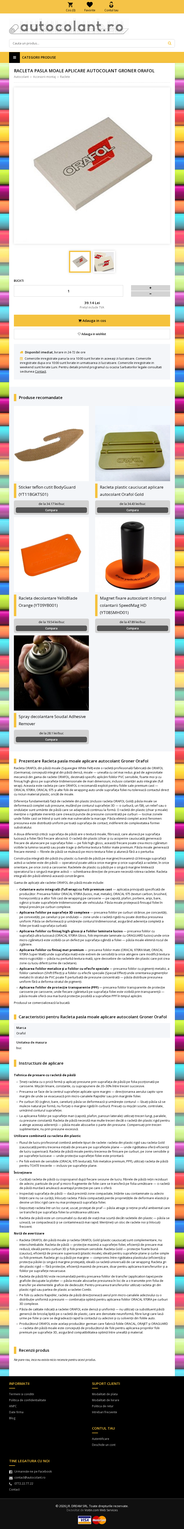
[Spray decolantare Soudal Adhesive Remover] (51, 673)
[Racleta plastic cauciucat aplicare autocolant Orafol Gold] (132, 443)
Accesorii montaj (44, 77)
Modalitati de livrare (105, 1400)
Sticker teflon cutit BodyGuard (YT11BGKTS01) (47, 490)
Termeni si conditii (21, 1394)
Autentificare (100, 1439)
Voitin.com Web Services (101, 1510)
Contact (40, 371)
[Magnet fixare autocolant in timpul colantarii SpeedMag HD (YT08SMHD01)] (132, 554)
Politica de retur (103, 1406)
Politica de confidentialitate (27, 1400)
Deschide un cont (103, 1445)
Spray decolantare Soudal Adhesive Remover (52, 720)
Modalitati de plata (105, 1394)
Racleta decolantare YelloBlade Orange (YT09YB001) (48, 601)
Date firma (16, 1412)
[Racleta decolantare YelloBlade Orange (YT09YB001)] (51, 554)
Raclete (65, 77)
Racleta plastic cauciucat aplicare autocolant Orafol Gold (131, 490)
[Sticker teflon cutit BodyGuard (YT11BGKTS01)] (51, 443)
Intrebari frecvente (104, 1412)
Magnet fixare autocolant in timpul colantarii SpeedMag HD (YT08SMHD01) (133, 605)
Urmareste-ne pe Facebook (33, 1471)
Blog (12, 1418)
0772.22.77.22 (23, 1483)
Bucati (19, 281)
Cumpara (51, 510)
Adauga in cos (93, 320)
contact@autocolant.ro (30, 1477)
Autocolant (21, 77)
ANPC (13, 1406)
